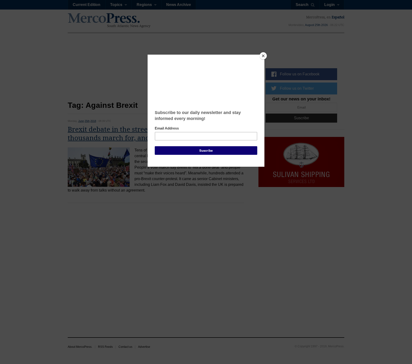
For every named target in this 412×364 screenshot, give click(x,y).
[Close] (263, 55)
